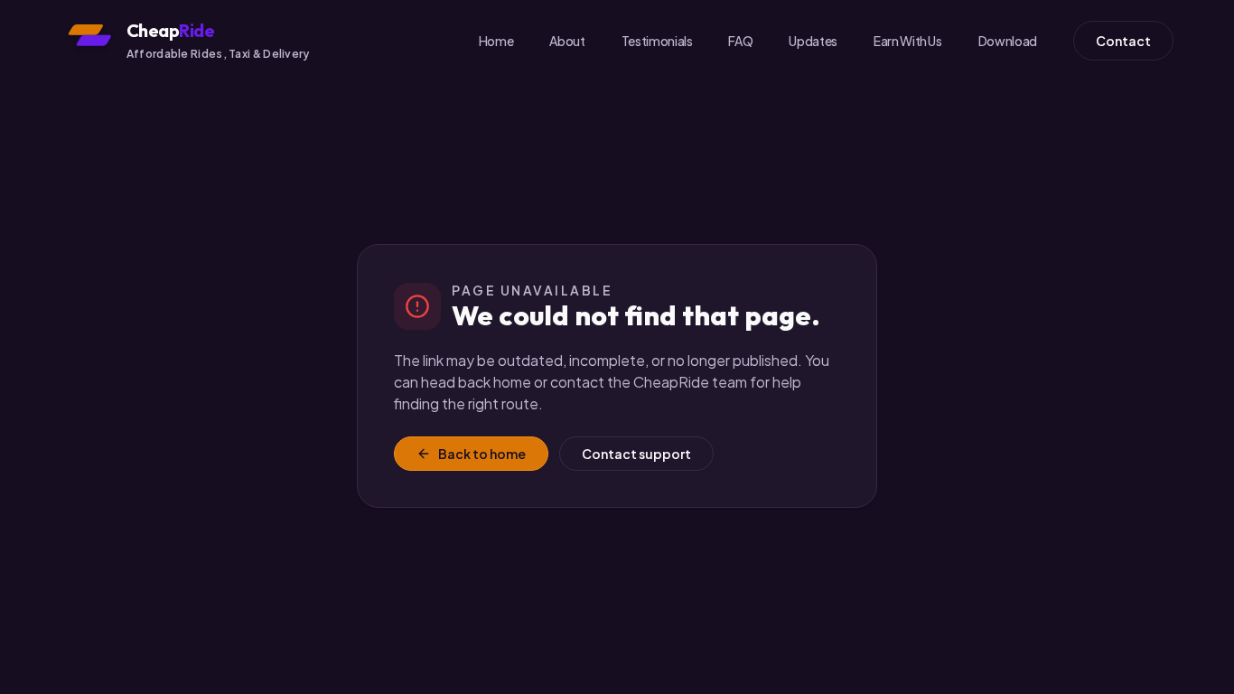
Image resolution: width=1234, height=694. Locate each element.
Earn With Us (908, 41)
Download (1007, 41)
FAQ (740, 41)
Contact (1123, 41)
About (566, 41)
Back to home (482, 453)
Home (496, 41)
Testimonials (657, 41)
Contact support (636, 453)
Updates (813, 41)
